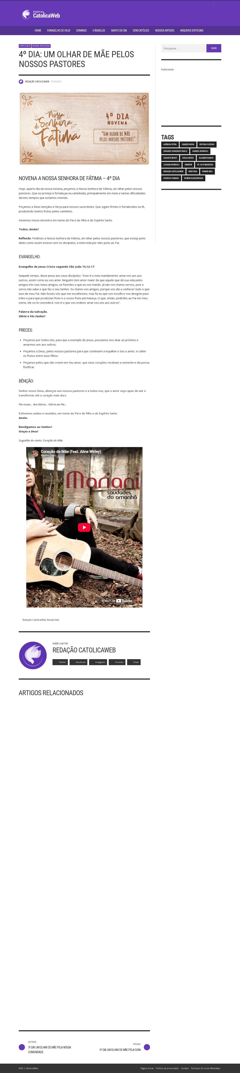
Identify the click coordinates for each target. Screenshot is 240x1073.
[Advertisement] (191, 95)
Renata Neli (53, 619)
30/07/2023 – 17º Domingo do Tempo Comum (47, 1004)
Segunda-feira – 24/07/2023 (109, 1002)
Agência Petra (170, 144)
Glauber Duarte (206, 158)
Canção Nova (188, 144)
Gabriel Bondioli (200, 151)
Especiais (25, 46)
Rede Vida (193, 171)
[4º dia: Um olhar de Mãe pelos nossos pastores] (84, 129)
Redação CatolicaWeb (37, 81)
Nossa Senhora (41, 46)
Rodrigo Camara (171, 178)
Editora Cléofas (207, 144)
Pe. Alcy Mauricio (205, 165)
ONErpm (188, 165)
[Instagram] (197, 4)
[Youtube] (209, 4)
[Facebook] (191, 4)
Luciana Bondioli (171, 165)
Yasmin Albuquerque (193, 178)
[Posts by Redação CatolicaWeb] (21, 81)
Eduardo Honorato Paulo (175, 151)
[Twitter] (203, 4)
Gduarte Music (170, 158)
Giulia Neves (188, 158)
